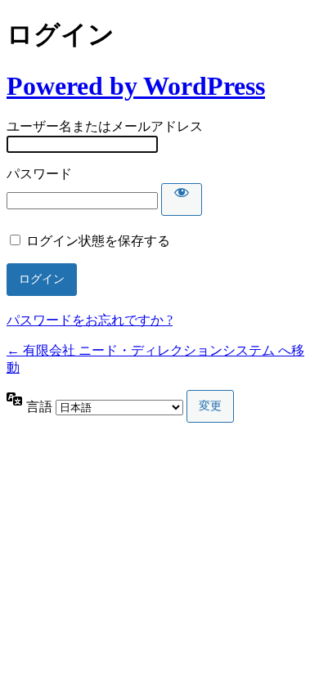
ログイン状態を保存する (98, 241)
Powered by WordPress (136, 86)
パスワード (39, 174)
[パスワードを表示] (181, 199)
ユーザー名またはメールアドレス (105, 126)
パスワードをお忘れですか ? (90, 320)
